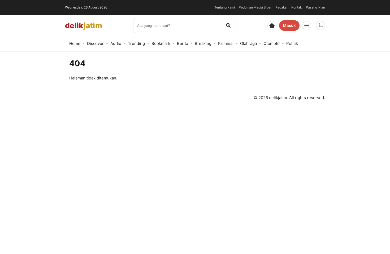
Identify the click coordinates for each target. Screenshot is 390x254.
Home (74, 43)
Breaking (203, 43)
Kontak (296, 7)
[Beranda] (271, 25)
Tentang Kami (224, 7)
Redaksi (281, 7)
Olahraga (248, 43)
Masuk (289, 25)
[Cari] (228, 25)
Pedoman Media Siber (255, 7)
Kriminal (225, 43)
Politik (292, 43)
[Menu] (306, 25)
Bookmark (160, 43)
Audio (115, 43)
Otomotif (271, 43)
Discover (95, 43)
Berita (182, 43)
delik (83, 25)
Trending (136, 43)
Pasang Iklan (315, 7)
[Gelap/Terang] (320, 25)
